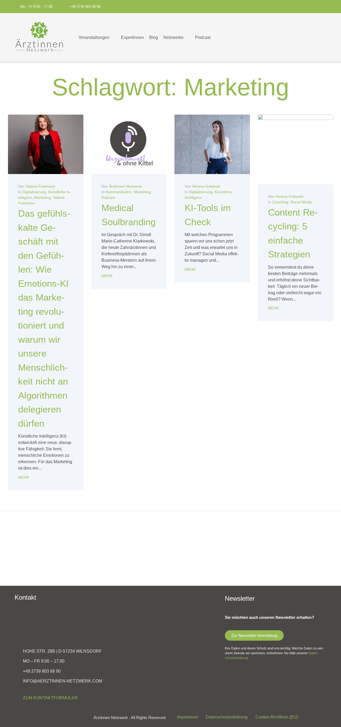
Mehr (23, 477)
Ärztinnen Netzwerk (125, 186)
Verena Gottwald (206, 186)
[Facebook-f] (241, 6)
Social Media (301, 202)
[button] (97, 37)
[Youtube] (259, 6)
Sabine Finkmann (40, 186)
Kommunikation (119, 192)
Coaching (280, 202)
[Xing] (268, 6)
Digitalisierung (34, 192)
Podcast (108, 197)
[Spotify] (232, 6)
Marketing (42, 197)
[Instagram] (250, 6)
